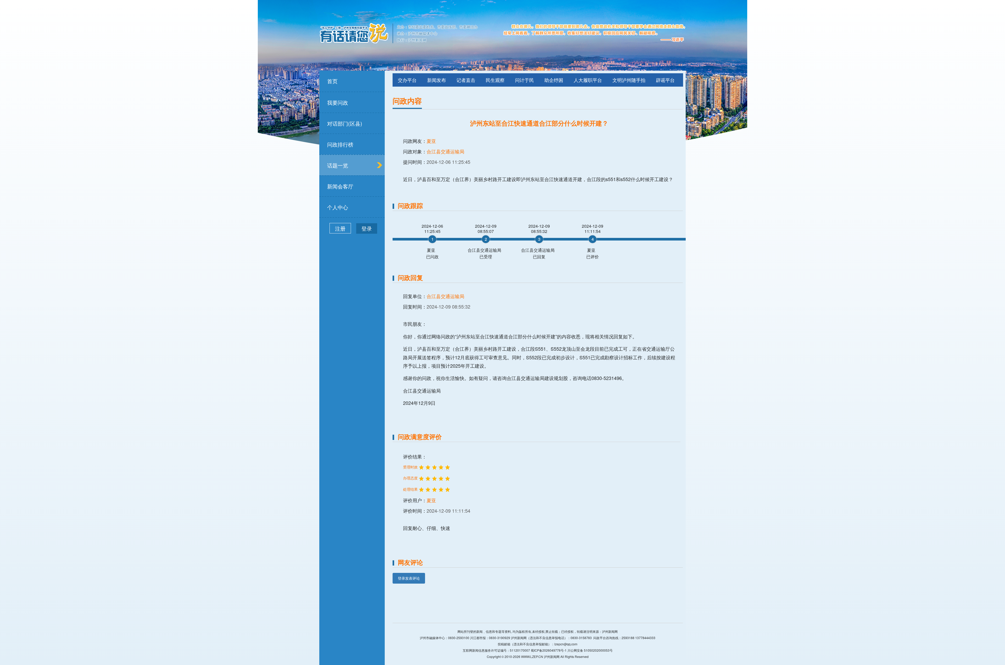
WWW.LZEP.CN (532, 656)
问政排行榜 (340, 144)
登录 (366, 228)
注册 (340, 228)
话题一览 (337, 165)
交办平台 (407, 79)
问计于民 (524, 79)
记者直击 (465, 79)
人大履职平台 (588, 79)
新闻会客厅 (340, 186)
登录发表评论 (409, 578)
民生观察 (495, 79)
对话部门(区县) (344, 123)
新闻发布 (436, 79)
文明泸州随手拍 (628, 79)
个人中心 (337, 207)
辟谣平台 (665, 79)
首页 (332, 81)
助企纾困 (553, 79)
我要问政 (337, 102)
